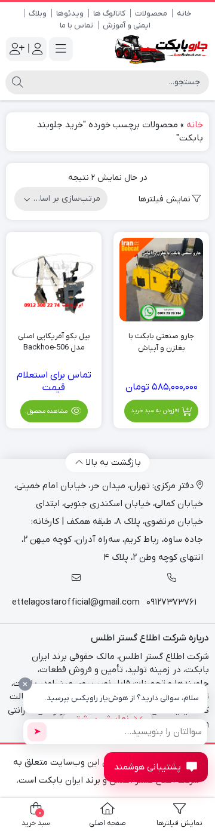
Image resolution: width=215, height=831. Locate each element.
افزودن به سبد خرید (155, 411)
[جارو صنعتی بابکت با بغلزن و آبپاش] (161, 279)
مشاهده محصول (48, 411)
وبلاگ (38, 13)
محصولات (151, 13)
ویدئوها (70, 13)
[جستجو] (17, 82)
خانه (184, 13)
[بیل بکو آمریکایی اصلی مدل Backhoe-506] (54, 279)
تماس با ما (76, 25)
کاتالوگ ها (109, 13)
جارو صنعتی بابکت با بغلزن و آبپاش (161, 342)
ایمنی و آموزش (126, 25)
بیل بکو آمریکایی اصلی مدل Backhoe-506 (54, 342)
